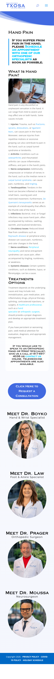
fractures (40, 124)
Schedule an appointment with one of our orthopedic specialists (27, 53)
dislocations (22, 128)
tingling (33, 183)
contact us (33, 356)
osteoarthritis (14, 157)
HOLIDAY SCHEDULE (33, 660)
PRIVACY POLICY (30, 656)
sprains (12, 128)
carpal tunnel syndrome (20, 180)
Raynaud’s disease (17, 236)
